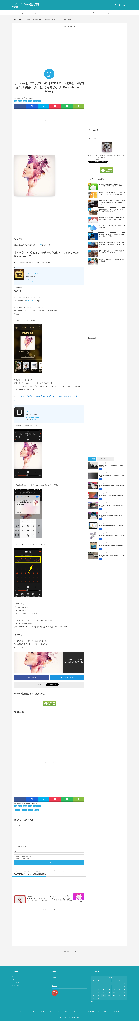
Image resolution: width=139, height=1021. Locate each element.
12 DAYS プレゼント (32, 273)
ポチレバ (34, 281)
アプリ (30, 101)
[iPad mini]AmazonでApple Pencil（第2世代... (111, 546)
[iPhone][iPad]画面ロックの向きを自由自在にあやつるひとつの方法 (112, 235)
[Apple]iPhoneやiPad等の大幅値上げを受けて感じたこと (112, 466)
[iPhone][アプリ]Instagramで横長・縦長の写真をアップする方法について (111, 251)
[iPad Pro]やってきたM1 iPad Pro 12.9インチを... (111, 496)
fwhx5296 (39, 245)
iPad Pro (46, 13)
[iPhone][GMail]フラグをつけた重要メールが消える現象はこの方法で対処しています (111, 218)
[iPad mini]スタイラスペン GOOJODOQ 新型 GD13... (111, 476)
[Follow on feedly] (124, 5)
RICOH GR (86, 13)
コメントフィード (17, 982)
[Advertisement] (69, 40)
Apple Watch (37, 13)
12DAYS (18, 810)
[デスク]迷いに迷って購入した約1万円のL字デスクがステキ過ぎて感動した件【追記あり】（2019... (112, 202)
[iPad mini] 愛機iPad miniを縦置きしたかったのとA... (111, 536)
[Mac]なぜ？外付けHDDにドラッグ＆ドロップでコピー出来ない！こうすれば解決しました (112, 193)
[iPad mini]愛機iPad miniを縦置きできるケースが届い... (111, 506)
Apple (22, 13)
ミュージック (37, 101)
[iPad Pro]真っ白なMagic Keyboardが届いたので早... (111, 516)
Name (15, 840)
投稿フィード (15, 979)
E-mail (15, 846)
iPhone (54, 13)
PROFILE (101, 13)
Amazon (77, 13)
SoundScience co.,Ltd (32, 417)
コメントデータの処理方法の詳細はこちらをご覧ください (57, 871)
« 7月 (92, 1001)
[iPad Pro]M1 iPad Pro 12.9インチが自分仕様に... (111, 486)
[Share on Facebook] (115, 5)
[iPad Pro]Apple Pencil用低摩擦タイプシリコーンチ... (111, 556)
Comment (16, 825)
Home (15, 13)
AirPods (62, 13)
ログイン (14, 976)
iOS (16, 101)
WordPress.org (16, 985)
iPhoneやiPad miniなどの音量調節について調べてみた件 (111, 260)
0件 (26, 98)
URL (15, 851)
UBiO (27, 411)
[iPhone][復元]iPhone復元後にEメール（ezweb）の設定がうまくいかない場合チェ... (112, 185)
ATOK (69, 13)
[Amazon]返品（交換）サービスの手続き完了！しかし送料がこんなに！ (111, 210)
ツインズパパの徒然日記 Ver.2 (26, 5)
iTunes (25, 101)
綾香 (37, 810)
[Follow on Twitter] (119, 5)
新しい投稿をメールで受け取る (24, 858)
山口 (94, 13)
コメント (28, 803)
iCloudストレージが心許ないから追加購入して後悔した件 (112, 226)
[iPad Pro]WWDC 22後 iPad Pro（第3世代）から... (111, 526)
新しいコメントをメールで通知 (24, 856)
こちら (96, 159)
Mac (29, 13)
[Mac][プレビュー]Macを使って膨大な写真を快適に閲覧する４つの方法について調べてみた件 (112, 244)
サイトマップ (111, 13)
